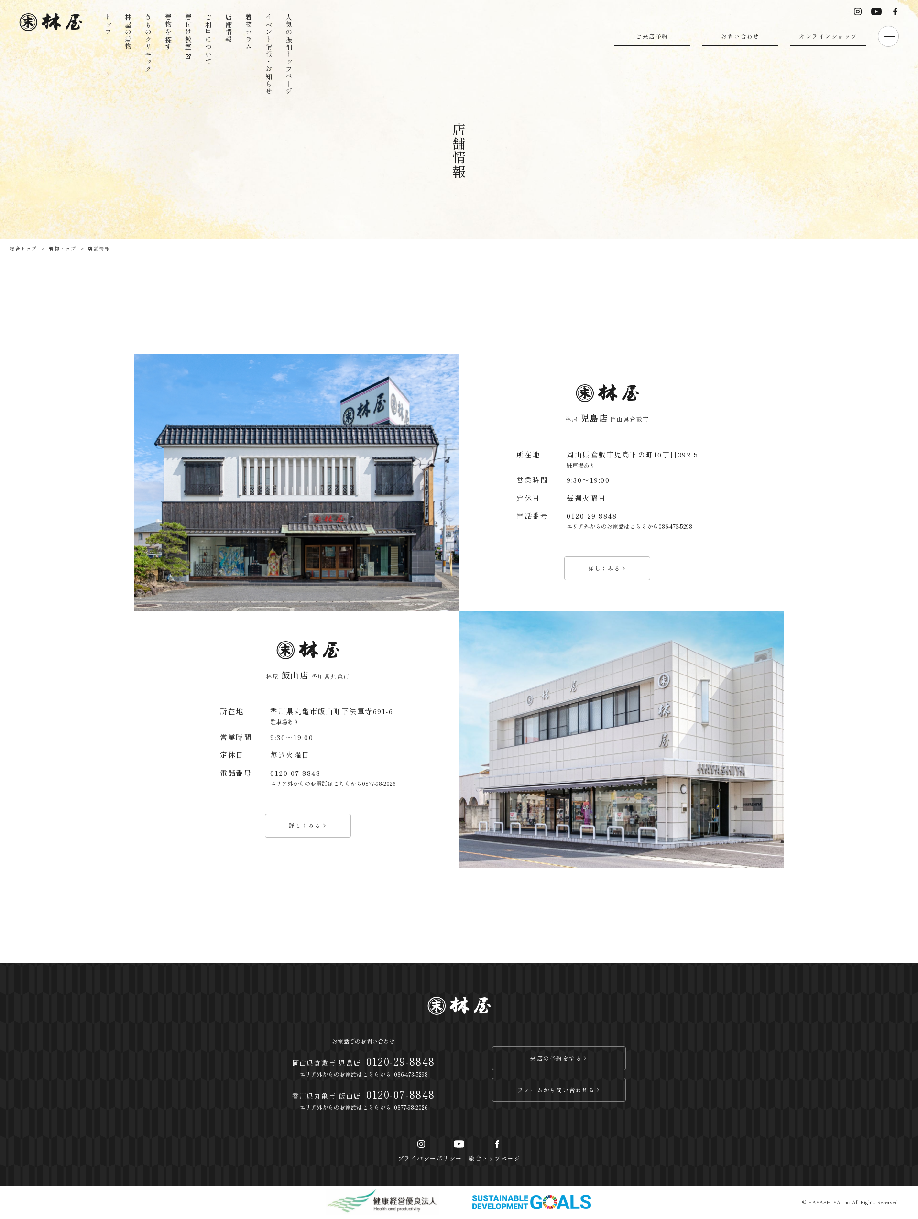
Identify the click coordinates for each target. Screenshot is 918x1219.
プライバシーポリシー (430, 1158)
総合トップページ (494, 1158)
